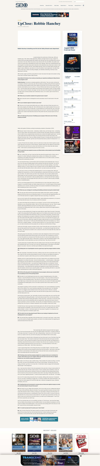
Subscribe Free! (49, 5)
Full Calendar (77, 76)
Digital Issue (20, 454)
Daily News (56, 5)
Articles (16, 454)
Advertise (42, 5)
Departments (63, 5)
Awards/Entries (78, 5)
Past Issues (70, 5)
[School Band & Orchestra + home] (22, 5)
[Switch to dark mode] (83, 5)
